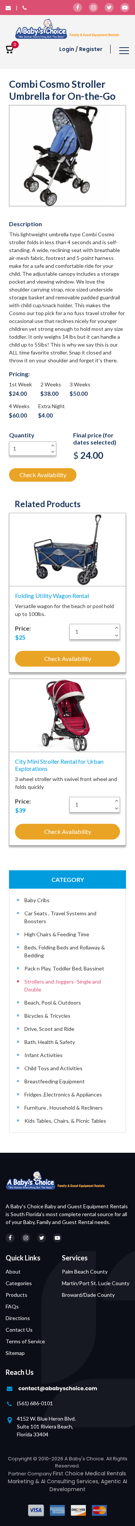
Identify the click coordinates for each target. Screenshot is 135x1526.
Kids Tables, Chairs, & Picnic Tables (65, 1120)
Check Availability (43, 474)
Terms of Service (25, 1341)
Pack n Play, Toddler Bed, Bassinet (64, 968)
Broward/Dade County (88, 1295)
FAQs (12, 1306)
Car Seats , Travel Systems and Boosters (60, 917)
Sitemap (15, 1353)
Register (90, 49)
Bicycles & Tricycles (47, 1015)
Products (16, 1295)
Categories (19, 1283)
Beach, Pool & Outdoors (52, 1002)
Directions (18, 1318)
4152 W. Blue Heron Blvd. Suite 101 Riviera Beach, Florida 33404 (46, 1426)
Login (66, 49)
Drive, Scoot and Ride (49, 1029)
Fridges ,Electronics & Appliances (63, 1094)
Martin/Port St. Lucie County (95, 1283)
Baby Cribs (37, 900)
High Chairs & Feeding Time (56, 934)
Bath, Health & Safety (49, 1042)
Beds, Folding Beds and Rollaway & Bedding (64, 951)
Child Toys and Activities (53, 1068)
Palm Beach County (85, 1271)
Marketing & (24, 1481)
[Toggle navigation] (124, 51)
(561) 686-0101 (35, 1403)
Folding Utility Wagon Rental (52, 595)
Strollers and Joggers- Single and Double (62, 985)
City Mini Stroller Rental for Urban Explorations (59, 765)
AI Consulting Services (69, 1481)
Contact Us (19, 1329)
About (13, 1271)
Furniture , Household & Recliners (63, 1107)
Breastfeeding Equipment (54, 1081)
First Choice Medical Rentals (89, 1473)
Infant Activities (43, 1055)
